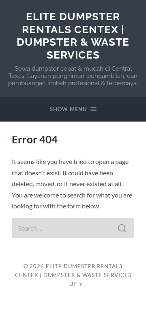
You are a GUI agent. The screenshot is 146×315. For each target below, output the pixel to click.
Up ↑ (76, 284)
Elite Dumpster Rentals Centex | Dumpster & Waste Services (73, 35)
